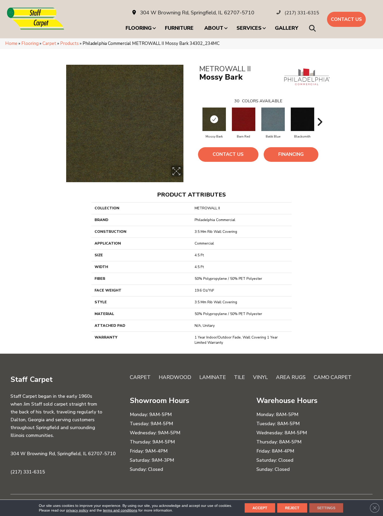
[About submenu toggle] (226, 28)
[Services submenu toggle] (264, 28)
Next (320, 114)
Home (11, 43)
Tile (239, 377)
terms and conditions (120, 510)
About (213, 28)
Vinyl (260, 377)
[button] (313, 28)
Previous (197, 114)
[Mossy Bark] (214, 119)
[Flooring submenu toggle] (154, 28)
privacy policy (77, 510)
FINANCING (291, 154)
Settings (326, 508)
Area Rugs (291, 377)
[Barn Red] (244, 119)
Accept (259, 508)
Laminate (212, 377)
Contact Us (228, 154)
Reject (292, 508)
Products (69, 43)
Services (249, 28)
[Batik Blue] (273, 119)
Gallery (286, 28)
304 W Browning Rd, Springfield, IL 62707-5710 (197, 12)
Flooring (139, 28)
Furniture (179, 28)
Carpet (49, 43)
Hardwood (175, 377)
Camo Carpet (332, 377)
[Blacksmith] (302, 119)
